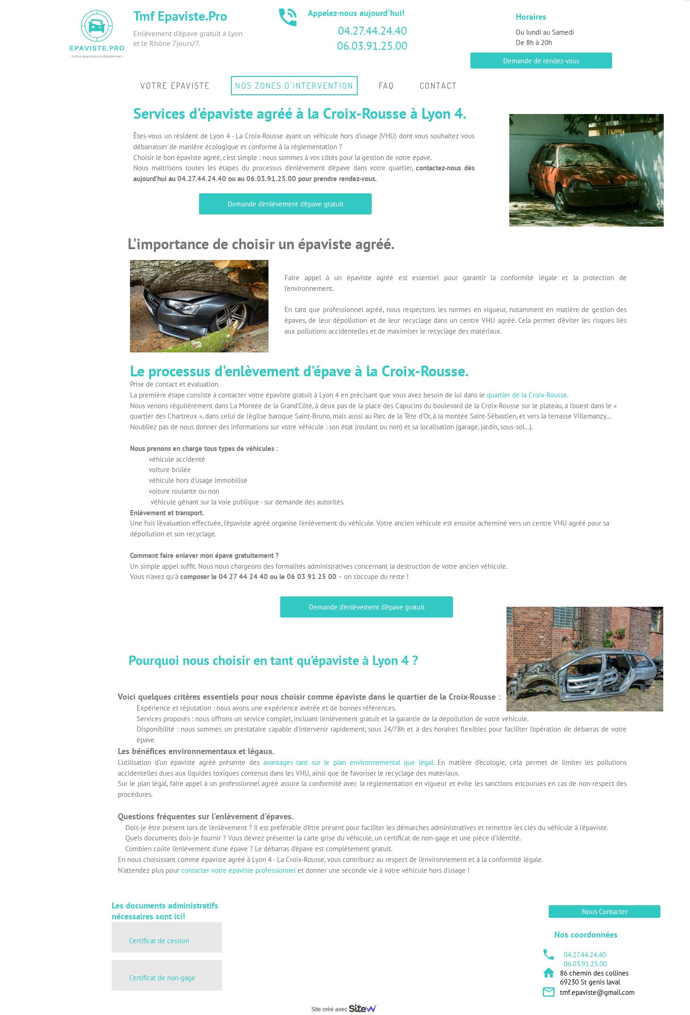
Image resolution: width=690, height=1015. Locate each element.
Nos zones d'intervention (294, 85)
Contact (438, 85)
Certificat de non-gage (162, 977)
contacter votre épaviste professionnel (238, 870)
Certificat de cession (159, 940)
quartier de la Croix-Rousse (527, 394)
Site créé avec (330, 1009)
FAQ (386, 85)
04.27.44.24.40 (372, 30)
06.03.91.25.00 (372, 45)
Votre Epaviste (175, 85)
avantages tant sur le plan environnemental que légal (348, 762)
